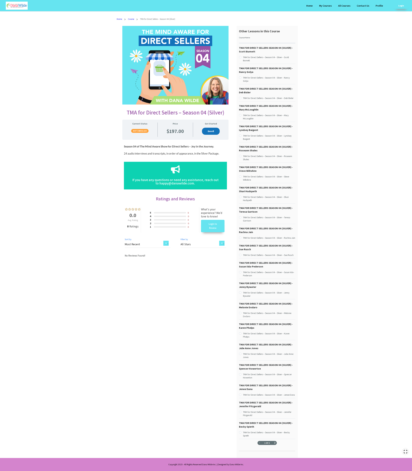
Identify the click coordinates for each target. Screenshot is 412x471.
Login (401, 5)
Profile (379, 5)
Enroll (211, 131)
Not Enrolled (140, 131)
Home (309, 5)
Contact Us (363, 5)
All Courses (344, 5)
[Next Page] (275, 443)
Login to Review (213, 226)
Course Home (244, 37)
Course (131, 19)
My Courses (325, 5)
